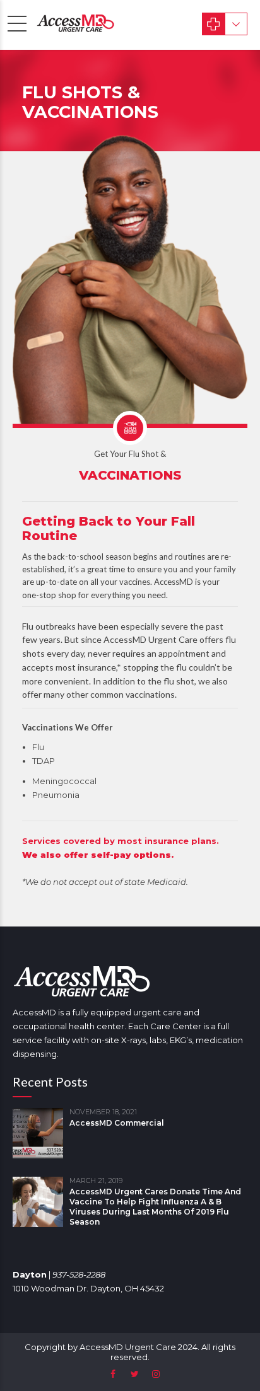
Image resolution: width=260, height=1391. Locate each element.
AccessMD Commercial (116, 1123)
